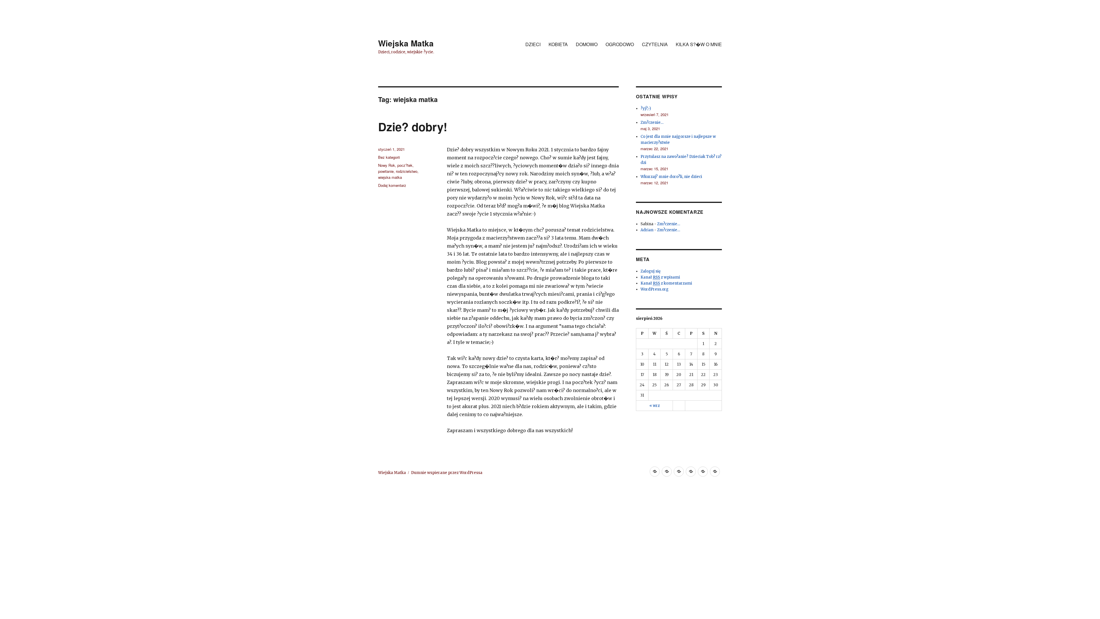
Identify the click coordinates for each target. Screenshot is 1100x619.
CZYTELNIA (655, 44)
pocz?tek (404, 165)
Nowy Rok (386, 165)
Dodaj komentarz (392, 185)
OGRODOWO (620, 44)
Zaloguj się (651, 271)
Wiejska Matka (406, 43)
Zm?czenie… (652, 122)
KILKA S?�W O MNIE (699, 44)
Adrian (647, 230)
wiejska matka (390, 177)
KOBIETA (558, 44)
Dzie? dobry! (412, 126)
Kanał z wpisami (660, 277)
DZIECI (533, 44)
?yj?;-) (646, 108)
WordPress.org (655, 289)
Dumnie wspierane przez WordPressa (446, 472)
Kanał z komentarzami (666, 283)
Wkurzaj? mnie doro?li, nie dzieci (671, 176)
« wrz (654, 405)
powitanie (386, 171)
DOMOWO (587, 44)
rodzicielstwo (406, 171)
